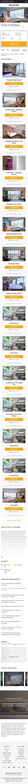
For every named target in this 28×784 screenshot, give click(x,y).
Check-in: (4, 33)
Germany (23, 644)
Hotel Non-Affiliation (7, 762)
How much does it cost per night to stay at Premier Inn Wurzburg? (12, 595)
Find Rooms (14, 44)
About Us (7, 749)
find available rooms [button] (14, 520)
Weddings (24, 50)
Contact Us (21, 749)
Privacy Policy (7, 756)
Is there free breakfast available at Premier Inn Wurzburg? (11, 616)
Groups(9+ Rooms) (15, 50)
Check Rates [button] (14, 83)
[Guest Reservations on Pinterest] (19, 767)
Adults (12, 38)
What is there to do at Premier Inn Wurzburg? (11, 622)
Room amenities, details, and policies (14, 89)
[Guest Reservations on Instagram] (14, 767)
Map (8, 50)
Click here (15, 734)
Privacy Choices (19, 758)
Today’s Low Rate (15, 86)
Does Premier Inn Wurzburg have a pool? (12, 606)
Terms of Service (7, 755)
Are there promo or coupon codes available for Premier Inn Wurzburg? (11, 633)
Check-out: (17, 33)
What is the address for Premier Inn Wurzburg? (11, 584)
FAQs (7, 751)
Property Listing (6, 760)
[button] (1, 14)
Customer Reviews (7, 753)
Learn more (3, 55)
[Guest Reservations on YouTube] (23, 767)
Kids (20, 38)
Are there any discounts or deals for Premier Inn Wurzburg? (11, 628)
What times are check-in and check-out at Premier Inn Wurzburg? (12, 601)
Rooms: (3, 38)
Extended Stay (21, 756)
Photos (2, 50)
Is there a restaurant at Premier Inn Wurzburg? (11, 611)
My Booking (21, 751)
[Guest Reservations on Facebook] (5, 767)
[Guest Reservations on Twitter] (9, 767)
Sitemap (7, 758)
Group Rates (21, 753)
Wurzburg (15, 644)
